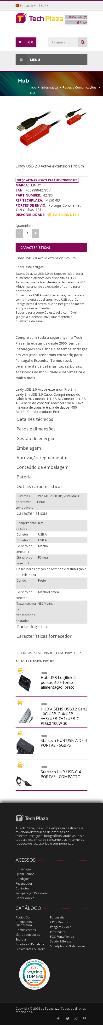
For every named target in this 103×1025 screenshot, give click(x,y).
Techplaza (52, 1009)
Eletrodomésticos (28, 934)
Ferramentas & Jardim (31, 949)
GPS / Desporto (60, 922)
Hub (33, 93)
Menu (34, 59)
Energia (21, 939)
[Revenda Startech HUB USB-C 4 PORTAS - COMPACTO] (25, 784)
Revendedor (24, 883)
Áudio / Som (24, 917)
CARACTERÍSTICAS (35, 247)
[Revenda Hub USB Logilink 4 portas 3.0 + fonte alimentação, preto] (25, 682)
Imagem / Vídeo (61, 927)
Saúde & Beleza (60, 941)
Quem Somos (25, 874)
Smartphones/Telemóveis (68, 946)
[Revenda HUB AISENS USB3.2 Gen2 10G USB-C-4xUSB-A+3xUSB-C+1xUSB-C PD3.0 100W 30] (25, 721)
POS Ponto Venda (62, 936)
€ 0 (30, 42)
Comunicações (26, 930)
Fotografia (57, 917)
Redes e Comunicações (80, 87)
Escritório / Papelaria (30, 944)
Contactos (23, 888)
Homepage (23, 869)
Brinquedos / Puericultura (25, 923)
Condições (23, 879)
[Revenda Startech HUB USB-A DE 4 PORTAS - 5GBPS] (25, 753)
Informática (49, 87)
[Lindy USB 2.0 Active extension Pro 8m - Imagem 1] (39, 128)
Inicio (32, 87)
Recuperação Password (32, 893)
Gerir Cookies (25, 898)
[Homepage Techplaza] (51, 19)
